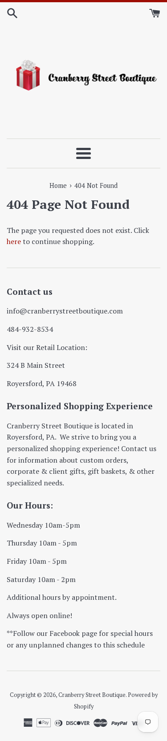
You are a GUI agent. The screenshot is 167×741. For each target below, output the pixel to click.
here (14, 241)
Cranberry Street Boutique (92, 695)
